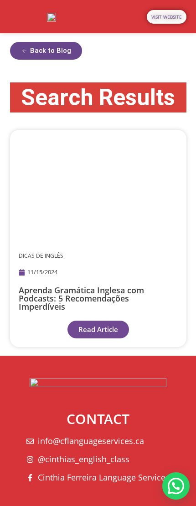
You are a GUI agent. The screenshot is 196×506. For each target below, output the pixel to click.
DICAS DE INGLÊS (41, 256)
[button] (176, 486)
